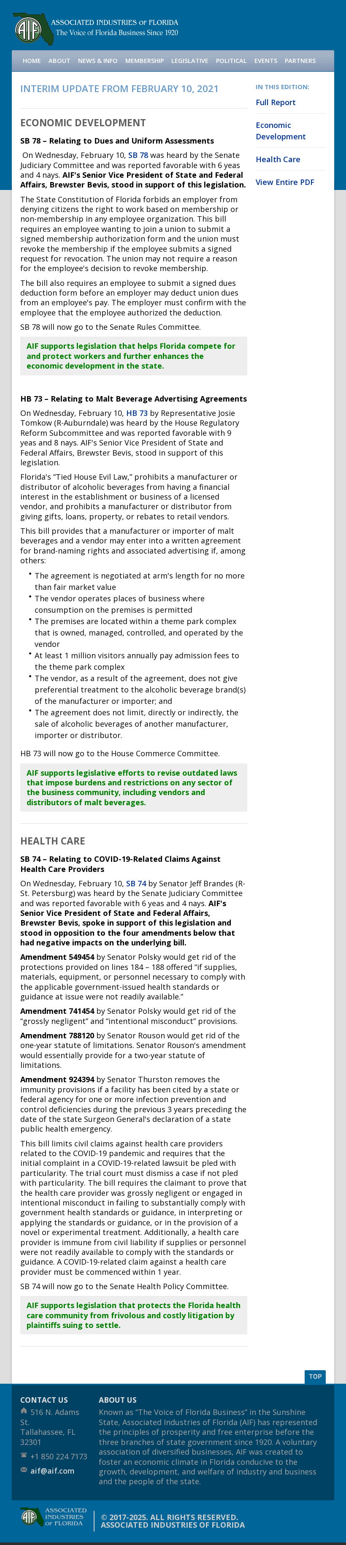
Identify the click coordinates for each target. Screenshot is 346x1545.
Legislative (189, 61)
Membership (144, 61)
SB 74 (136, 883)
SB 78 (138, 155)
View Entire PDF (285, 182)
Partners (300, 61)
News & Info (98, 61)
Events (265, 61)
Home (32, 61)
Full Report (276, 102)
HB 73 (137, 413)
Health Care (278, 159)
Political (231, 61)
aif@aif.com (52, 1471)
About (59, 61)
